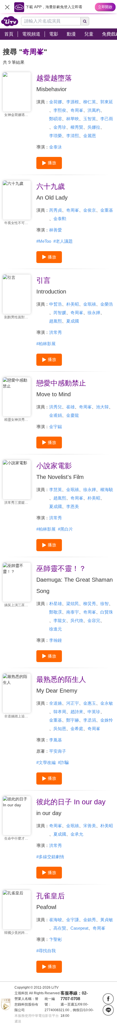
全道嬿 (55, 703)
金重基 (106, 210)
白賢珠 (106, 612)
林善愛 (55, 229)
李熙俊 (59, 110)
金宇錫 (55, 426)
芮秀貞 (55, 210)
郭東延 (106, 101)
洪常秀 (55, 332)
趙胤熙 (55, 321)
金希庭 (76, 728)
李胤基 (55, 739)
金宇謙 (72, 919)
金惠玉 (89, 703)
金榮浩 (106, 304)
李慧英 (55, 489)
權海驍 (106, 489)
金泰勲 (59, 218)
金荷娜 (55, 101)
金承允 (76, 834)
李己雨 (106, 118)
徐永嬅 (93, 312)
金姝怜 (106, 720)
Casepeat (79, 928)
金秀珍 (59, 127)
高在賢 (59, 928)
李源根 (72, 101)
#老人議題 (63, 241)
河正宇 (72, 703)
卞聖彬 (55, 939)
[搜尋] (85, 21)
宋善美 (89, 825)
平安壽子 (57, 751)
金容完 (93, 620)
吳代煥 (76, 620)
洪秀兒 (55, 406)
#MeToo (43, 241)
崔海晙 (55, 919)
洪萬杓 (93, 110)
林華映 (72, 118)
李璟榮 (55, 135)
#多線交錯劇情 (50, 856)
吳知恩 (59, 728)
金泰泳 (55, 146)
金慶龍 (72, 415)
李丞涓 (89, 720)
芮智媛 (59, 312)
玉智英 (89, 118)
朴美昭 (72, 304)
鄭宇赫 (72, 720)
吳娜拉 (93, 127)
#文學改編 (46, 762)
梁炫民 (72, 603)
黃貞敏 (106, 919)
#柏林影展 (46, 343)
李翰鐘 (55, 640)
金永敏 (106, 703)
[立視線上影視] (9, 21)
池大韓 (102, 406)
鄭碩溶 (55, 118)
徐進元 (55, 629)
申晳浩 (55, 304)
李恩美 (72, 506)
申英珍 (93, 711)
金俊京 (89, 210)
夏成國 (72, 321)
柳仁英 (89, 101)
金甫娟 (55, 415)
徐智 (104, 603)
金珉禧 (89, 304)
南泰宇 (72, 612)
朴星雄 (55, 603)
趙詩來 (76, 711)
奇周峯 (76, 110)
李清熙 (72, 135)
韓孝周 (59, 711)
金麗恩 (89, 135)
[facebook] (108, 998)
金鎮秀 (89, 919)
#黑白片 (65, 529)
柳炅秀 (89, 603)
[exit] (7, 7)
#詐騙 (63, 762)
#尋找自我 (46, 950)
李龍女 (59, 620)
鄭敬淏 (55, 612)
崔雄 (70, 406)
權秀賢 (76, 127)
